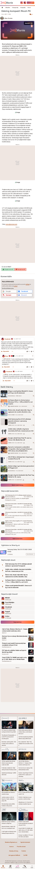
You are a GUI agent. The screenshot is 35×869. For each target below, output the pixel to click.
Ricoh (29, 7)
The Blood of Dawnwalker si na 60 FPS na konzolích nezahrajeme (9, 736)
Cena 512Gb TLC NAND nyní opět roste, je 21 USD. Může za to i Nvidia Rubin (14, 658)
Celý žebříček (18, 622)
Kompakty (22, 7)
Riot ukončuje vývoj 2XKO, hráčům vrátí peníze (8, 804)
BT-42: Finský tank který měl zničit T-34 (26, 793)
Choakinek (7, 339)
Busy (6, 356)
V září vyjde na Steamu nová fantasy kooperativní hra (9, 832)
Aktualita (7, 7)
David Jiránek (11, 414)
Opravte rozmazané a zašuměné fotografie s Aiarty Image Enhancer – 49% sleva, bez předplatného (20, 449)
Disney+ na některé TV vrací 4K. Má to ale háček (26, 835)
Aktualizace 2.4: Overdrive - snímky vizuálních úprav (26, 803)
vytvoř (15, 286)
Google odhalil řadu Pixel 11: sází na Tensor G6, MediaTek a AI (19, 439)
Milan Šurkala (8, 18)
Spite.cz (4, 633)
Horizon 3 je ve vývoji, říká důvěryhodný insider (14, 637)
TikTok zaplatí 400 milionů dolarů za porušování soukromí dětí (8, 763)
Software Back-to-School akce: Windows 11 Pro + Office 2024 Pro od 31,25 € (20, 402)
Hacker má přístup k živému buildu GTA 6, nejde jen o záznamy (26, 774)
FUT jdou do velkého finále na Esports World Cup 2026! (14, 651)
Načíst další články (17, 485)
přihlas (27, 284)
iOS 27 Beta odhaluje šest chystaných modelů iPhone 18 (21, 458)
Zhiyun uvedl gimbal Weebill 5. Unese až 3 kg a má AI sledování (20, 392)
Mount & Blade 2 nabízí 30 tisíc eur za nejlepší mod (8, 827)
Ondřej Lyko (11, 425)
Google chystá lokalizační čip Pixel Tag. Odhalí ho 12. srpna (21, 476)
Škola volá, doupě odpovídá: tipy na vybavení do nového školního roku (20, 411)
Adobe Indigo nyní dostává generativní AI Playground (21, 467)
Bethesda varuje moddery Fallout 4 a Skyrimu (8, 822)
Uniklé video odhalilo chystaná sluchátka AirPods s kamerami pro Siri (21, 430)
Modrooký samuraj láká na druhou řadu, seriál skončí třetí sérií (25, 732)
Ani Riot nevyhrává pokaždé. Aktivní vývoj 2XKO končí (26, 737)
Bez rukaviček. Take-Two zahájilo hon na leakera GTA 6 (26, 743)
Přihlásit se (30, 2)
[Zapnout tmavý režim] (25, 2)
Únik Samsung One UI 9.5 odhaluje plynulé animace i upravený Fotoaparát (19, 421)
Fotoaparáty (15, 7)
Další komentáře (17, 538)
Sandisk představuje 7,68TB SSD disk (9, 773)
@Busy (6, 374)
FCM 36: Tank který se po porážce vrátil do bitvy (25, 798)
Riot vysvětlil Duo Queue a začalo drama (8, 793)
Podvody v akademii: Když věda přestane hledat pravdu (9, 768)
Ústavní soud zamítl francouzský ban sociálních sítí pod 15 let (14, 644)
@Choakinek (7, 359)
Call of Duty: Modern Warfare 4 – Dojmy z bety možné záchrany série (14, 630)
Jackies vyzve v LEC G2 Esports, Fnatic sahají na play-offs (8, 799)
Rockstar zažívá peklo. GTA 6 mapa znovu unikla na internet (9, 743)
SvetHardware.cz (6, 647)
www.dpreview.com (11, 224)
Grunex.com (5, 654)
